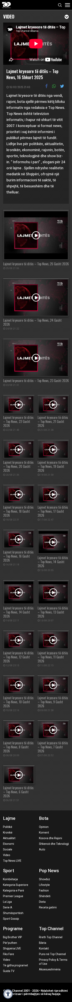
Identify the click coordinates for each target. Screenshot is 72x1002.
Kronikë (7, 832)
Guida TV (8, 971)
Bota (43, 818)
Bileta (42, 942)
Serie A (7, 907)
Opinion (44, 826)
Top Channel (51, 928)
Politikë (7, 826)
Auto (42, 849)
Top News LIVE (12, 860)
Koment (44, 832)
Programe (13, 928)
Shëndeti (44, 896)
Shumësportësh (13, 913)
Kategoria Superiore (15, 884)
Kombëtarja (10, 879)
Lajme (9, 818)
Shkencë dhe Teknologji (54, 843)
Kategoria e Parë (13, 890)
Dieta (42, 901)
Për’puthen (10, 942)
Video (8, 16)
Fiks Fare (8, 954)
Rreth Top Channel (50, 937)
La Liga (7, 901)
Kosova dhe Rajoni (50, 838)
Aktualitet (9, 838)
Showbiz (44, 879)
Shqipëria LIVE (12, 948)
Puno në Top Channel (52, 954)
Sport (8, 870)
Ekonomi (8, 843)
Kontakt (44, 948)
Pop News (49, 870)
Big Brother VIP (12, 937)
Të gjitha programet (15, 965)
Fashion (44, 890)
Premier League (13, 896)
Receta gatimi (48, 907)
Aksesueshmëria (49, 969)
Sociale (7, 849)
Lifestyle (44, 884)
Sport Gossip (11, 918)
